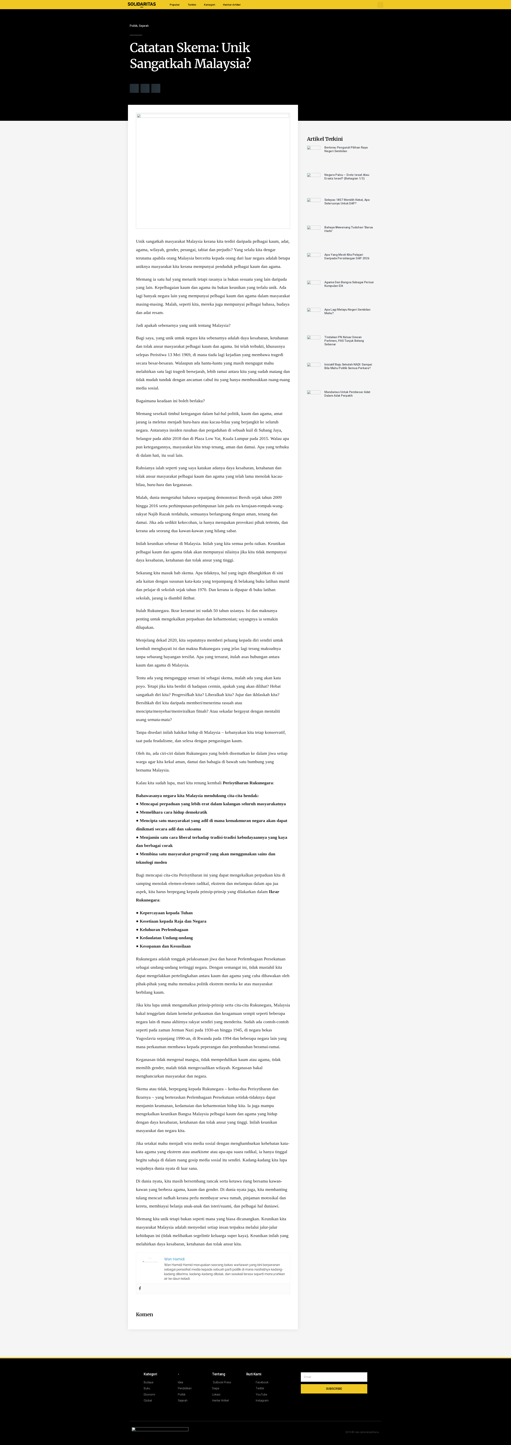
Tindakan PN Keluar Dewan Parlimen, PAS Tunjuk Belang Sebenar (344, 340)
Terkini (192, 4)
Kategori (209, 4)
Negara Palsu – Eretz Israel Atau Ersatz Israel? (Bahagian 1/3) (346, 176)
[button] (380, 5)
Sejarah (144, 26)
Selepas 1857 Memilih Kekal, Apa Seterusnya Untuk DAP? (347, 201)
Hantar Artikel (232, 4)
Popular (175, 4)
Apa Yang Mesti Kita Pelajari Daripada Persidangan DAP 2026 (346, 256)
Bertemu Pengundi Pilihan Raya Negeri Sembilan (345, 149)
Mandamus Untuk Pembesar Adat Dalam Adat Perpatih (347, 393)
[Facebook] (140, 1289)
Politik (134, 26)
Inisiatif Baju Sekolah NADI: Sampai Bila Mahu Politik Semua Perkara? (348, 366)
